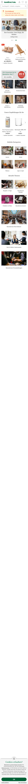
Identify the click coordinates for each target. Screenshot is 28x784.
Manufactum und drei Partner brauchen (13, 764)
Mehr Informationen (22, 782)
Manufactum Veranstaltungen (14, 268)
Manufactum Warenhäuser (14, 226)
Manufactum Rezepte (21, 191)
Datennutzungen (5, 768)
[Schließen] (25, 72)
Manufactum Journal (21, 206)
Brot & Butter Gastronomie (14, 247)
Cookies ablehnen (5, 782)
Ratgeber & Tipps (7, 190)
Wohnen (7, 171)
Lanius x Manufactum (7, 106)
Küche (20, 157)
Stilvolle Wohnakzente (7, 91)
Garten (7, 157)
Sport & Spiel (20, 171)
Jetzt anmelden (5, 71)
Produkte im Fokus (7, 206)
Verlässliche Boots (20, 90)
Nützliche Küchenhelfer (20, 106)
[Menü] (2, 2)
